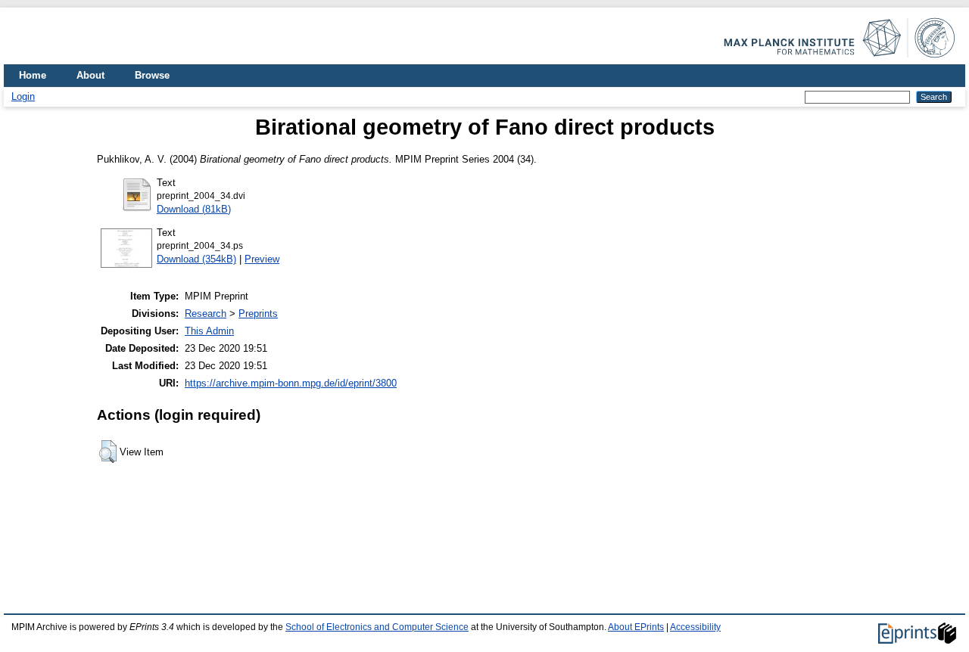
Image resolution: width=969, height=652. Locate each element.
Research (205, 313)
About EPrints (636, 627)
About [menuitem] (90, 75)
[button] (108, 451)
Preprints (258, 313)
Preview (262, 259)
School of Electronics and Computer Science (377, 627)
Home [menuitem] (32, 75)
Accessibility (695, 627)
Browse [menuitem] (152, 75)
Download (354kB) (196, 259)
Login (23, 96)
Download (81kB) (194, 209)
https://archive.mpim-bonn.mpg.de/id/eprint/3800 (291, 383)
